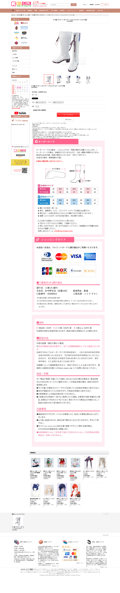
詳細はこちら (55, 566)
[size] (20, 165)
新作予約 (14, 51)
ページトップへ (105, 535)
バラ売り (14, 54)
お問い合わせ (68, 119)
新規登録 (91, 4)
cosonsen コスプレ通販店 (26, 569)
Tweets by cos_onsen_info (17, 124)
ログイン (85, 4)
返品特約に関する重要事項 (39, 110)
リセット (106, 513)
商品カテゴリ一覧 (17, 47)
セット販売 (15, 57)
